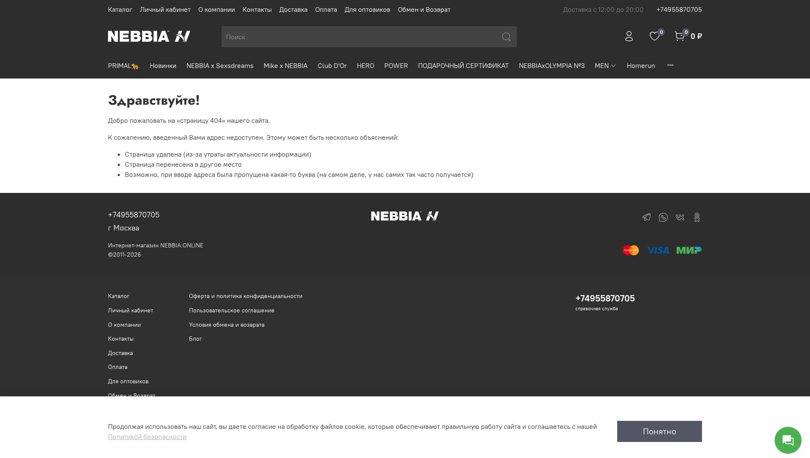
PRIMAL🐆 (124, 65)
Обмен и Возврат (424, 9)
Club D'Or (332, 65)
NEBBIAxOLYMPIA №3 (552, 65)
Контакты (257, 9)
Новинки (163, 65)
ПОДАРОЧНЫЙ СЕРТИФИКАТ (463, 65)
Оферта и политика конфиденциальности (245, 296)
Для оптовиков (367, 9)
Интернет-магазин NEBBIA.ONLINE (155, 245)
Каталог (120, 9)
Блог (195, 338)
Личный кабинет (165, 9)
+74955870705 (679, 9)
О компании (216, 9)
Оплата (326, 9)
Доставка (293, 9)
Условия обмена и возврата (227, 324)
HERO (365, 65)
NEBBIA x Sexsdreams (220, 65)
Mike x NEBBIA (286, 65)
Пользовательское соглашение (232, 310)
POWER (396, 65)
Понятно (659, 431)
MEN (602, 65)
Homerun (641, 65)
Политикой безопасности (147, 436)
